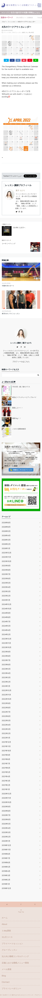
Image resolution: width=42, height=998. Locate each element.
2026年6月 (6, 527)
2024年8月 (6, 617)
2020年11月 (6, 798)
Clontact (6, 982)
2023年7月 (6, 660)
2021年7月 (6, 763)
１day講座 (6, 930)
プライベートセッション (12, 943)
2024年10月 (6, 609)
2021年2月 (6, 785)
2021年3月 (6, 781)
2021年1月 (6, 789)
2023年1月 (6, 686)
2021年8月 (6, 759)
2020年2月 (6, 837)
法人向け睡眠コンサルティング (15, 956)
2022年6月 (6, 716)
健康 (23, 32)
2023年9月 (6, 652)
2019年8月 (6, 854)
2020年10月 (6, 802)
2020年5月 (6, 824)
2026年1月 (6, 548)
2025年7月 (6, 574)
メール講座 (6, 969)
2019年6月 (6, 862)
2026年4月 (6, 535)
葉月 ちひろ (20, 190)
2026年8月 (6, 522)
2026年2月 (6, 544)
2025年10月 (6, 561)
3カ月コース (7, 937)
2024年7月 (6, 621)
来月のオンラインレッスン (11, 313)
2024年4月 (6, 630)
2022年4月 (6, 725)
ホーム (5, 918)
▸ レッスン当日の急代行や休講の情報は (21, 12)
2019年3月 (6, 875)
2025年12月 (6, 553)
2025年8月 (6, 570)
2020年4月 (6, 828)
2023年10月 (6, 647)
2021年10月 (6, 751)
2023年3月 (6, 677)
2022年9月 (6, 703)
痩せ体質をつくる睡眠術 (24, 17)
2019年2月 (6, 880)
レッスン (19, 32)
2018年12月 (6, 888)
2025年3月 (6, 591)
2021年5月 (6, 772)
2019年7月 (6, 858)
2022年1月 (6, 738)
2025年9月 (6, 566)
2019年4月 (6, 871)
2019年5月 (6, 867)
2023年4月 (6, 673)
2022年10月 (6, 699)
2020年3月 (6, 832)
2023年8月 (6, 656)
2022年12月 (6, 690)
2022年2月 (6, 733)
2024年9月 (6, 613)
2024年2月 (6, 634)
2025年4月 (6, 587)
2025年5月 (6, 583)
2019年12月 (6, 845)
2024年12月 (6, 604)
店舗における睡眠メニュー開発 (15, 963)
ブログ (14, 32)
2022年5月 (6, 720)
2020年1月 (6, 841)
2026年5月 (6, 531)
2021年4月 (6, 776)
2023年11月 (6, 643)
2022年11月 (6, 695)
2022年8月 (6, 707)
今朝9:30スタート (8, 286)
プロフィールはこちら (21, 361)
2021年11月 (6, 746)
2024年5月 (6, 626)
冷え (26, 32)
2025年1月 (6, 600)
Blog (4, 976)
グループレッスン (9, 950)
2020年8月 (6, 811)
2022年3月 (6, 729)
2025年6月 (6, 578)
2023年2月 (6, 682)
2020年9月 (6, 806)
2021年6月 (6, 768)
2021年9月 (6, 755)
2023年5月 (6, 669)
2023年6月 (6, 664)
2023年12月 (6, 639)
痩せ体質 (31, 32)
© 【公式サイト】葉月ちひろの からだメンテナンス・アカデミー (21, 995)
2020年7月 (6, 815)
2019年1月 (6, 884)
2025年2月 (6, 596)
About (4, 924)
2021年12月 (6, 742)
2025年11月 (6, 557)
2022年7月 (6, 712)
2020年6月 (6, 819)
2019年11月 (6, 849)
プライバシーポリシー (11, 988)
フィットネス (7, 32)
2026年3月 (6, 540)
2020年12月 (6, 794)
